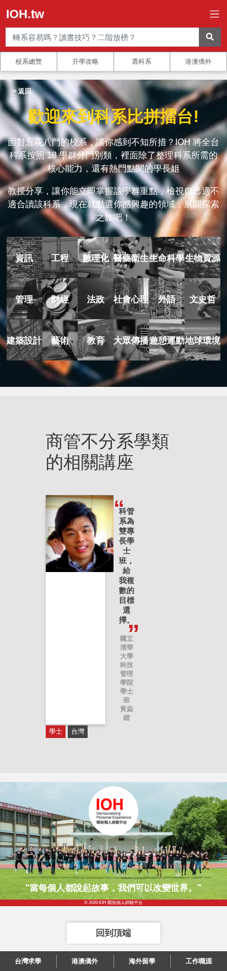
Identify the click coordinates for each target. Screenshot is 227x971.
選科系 (142, 61)
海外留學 (142, 961)
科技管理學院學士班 (126, 682)
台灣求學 (28, 961)
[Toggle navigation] (214, 14)
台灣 (77, 731)
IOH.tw (25, 14)
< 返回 (22, 91)
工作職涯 (199, 961)
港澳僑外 (198, 61)
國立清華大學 (126, 647)
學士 (55, 731)
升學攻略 (85, 61)
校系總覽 (28, 61)
